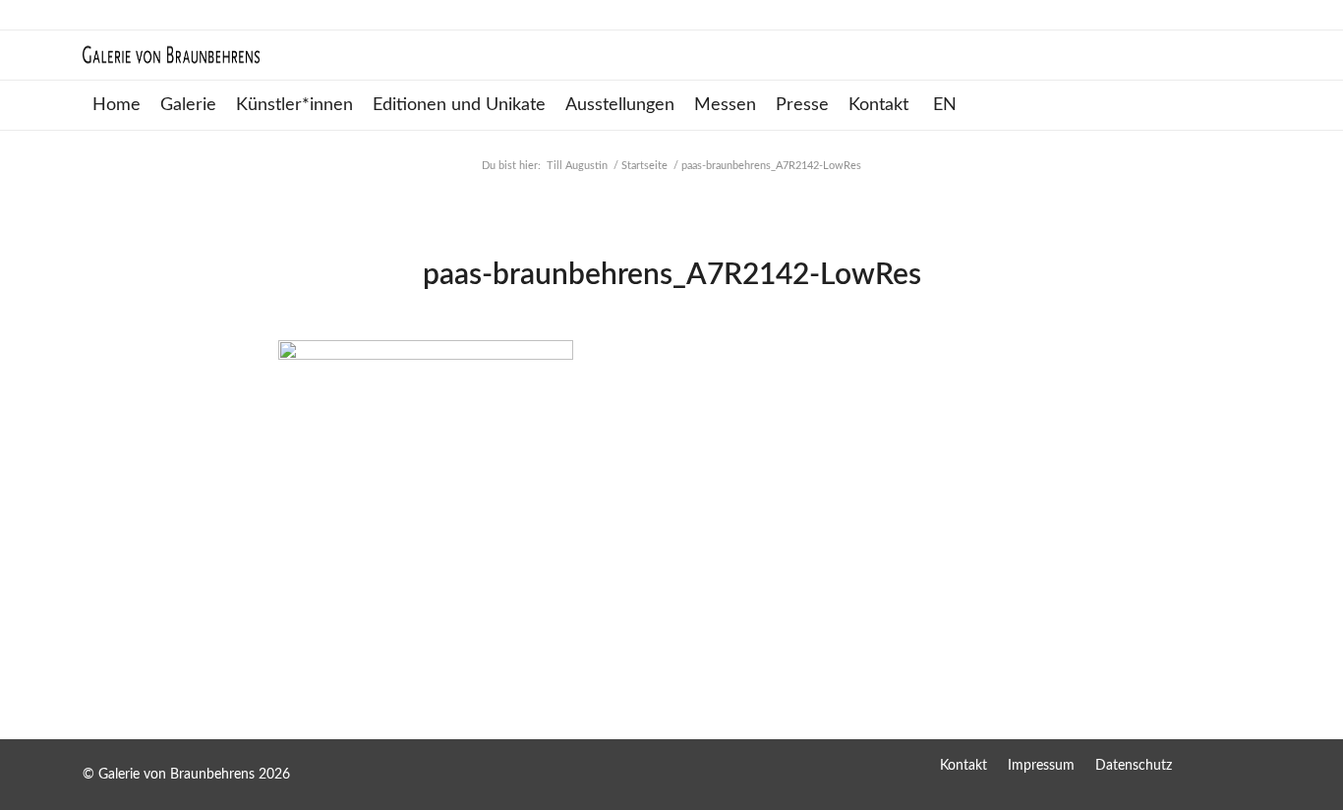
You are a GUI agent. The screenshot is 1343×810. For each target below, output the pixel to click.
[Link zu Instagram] (1245, 765)
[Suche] (1248, 105)
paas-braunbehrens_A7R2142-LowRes (672, 275)
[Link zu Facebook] (1206, 765)
